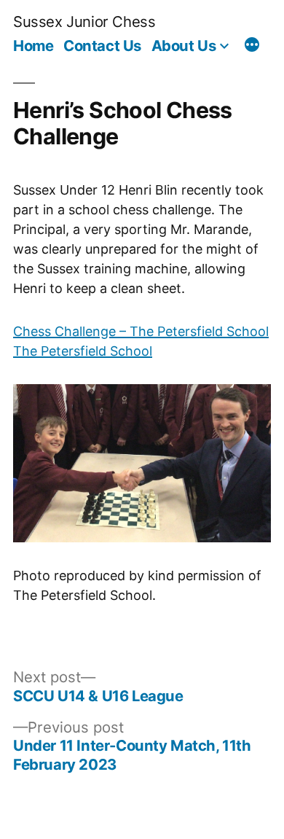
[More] (252, 46)
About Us (183, 45)
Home (33, 45)
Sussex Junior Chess (84, 21)
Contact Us (102, 45)
